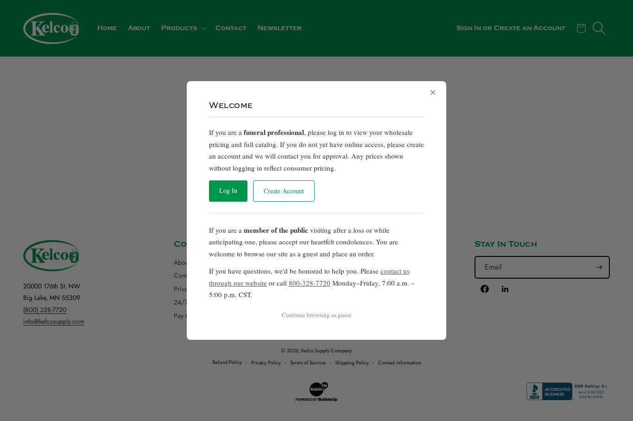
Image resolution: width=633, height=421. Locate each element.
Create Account (284, 190)
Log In (228, 190)
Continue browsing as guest (316, 315)
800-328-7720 (309, 282)
